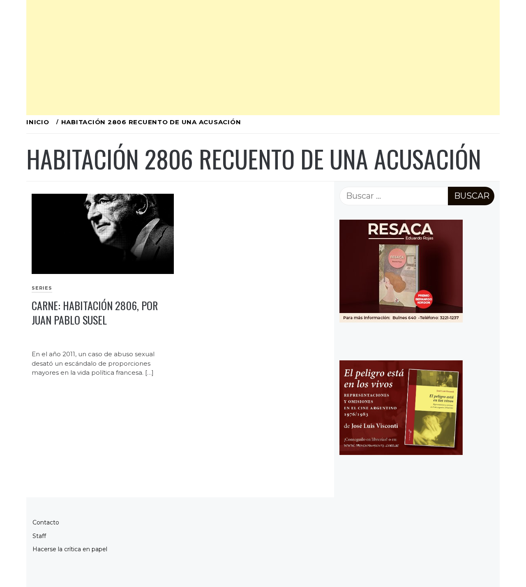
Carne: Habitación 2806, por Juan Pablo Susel (95, 312)
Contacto (45, 522)
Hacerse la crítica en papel (69, 549)
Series (42, 288)
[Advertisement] (263, 57)
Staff (39, 536)
